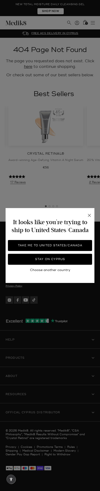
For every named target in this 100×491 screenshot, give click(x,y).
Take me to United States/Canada (50, 245)
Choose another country (50, 270)
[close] (89, 215)
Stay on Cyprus (50, 259)
